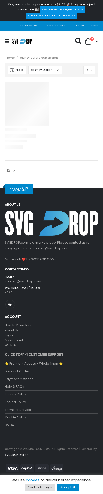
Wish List (11, 345)
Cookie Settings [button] (40, 487)
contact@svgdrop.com (51, 248)
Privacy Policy (15, 394)
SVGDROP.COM (43, 259)
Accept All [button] (68, 487)
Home (10, 58)
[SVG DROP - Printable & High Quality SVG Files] (22, 41)
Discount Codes (17, 371)
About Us (12, 330)
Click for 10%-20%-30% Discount (51, 15)
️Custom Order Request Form (62, 9)
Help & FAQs (14, 386)
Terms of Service (18, 409)
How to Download (19, 325)
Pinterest (10, 304)
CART (94, 25)
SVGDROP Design (17, 455)
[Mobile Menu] (8, 41)
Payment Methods (19, 379)
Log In (79, 25)
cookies (33, 479)
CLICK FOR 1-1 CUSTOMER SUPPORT (34, 354)
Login (9, 335)
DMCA (9, 425)
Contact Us (29, 25)
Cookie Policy (15, 417)
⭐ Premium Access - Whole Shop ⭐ (34, 363)
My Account (56, 25)
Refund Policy (15, 402)
